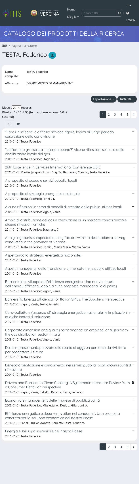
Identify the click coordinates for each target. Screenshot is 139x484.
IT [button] (127, 6)
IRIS (4, 46)
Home (71, 9)
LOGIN (130, 20)
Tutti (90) (126, 99)
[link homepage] (13, 13)
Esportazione (102, 99)
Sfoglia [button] (72, 17)
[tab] (9, 124)
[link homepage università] (45, 13)
